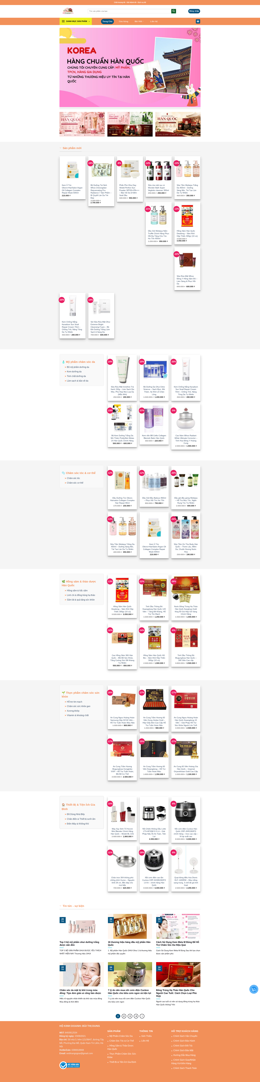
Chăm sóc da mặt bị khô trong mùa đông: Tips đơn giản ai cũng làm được (80, 991)
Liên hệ (153, 21)
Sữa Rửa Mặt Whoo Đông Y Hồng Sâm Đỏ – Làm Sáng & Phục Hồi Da (187, 280)
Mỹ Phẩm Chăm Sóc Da (121, 1036)
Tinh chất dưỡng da (76, 376)
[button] (194, 11)
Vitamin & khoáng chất (78, 715)
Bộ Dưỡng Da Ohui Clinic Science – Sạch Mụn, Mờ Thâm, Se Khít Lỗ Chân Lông (154, 390)
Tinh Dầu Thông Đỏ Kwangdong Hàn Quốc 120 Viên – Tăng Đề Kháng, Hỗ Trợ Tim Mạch (154, 610)
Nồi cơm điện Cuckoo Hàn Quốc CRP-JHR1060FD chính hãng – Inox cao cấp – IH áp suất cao (186, 832)
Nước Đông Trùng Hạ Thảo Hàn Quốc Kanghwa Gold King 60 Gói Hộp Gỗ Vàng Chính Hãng (186, 610)
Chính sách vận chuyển (185, 1036)
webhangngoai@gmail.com (79, 1053)
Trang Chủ (108, 21)
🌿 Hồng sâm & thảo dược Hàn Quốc (79, 583)
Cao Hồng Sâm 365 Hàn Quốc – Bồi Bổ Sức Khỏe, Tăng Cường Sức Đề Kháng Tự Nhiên (122, 659)
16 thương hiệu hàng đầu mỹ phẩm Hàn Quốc (129, 943)
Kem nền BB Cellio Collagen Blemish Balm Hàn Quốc (154, 436)
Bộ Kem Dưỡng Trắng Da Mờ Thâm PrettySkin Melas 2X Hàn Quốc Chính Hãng (122, 438)
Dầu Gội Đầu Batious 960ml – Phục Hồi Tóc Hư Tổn (154, 499)
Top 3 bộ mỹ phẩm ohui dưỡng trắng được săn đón (79, 943)
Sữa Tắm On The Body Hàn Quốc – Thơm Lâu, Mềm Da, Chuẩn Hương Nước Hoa (186, 548)
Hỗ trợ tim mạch (74, 702)
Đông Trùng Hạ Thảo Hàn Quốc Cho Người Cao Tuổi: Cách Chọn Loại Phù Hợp (176, 993)
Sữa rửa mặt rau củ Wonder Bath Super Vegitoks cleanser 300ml (158, 187)
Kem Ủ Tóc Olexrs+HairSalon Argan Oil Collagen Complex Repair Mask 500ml (72, 189)
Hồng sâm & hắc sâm (77, 590)
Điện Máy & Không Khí (78, 824)
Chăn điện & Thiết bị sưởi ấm (81, 819)
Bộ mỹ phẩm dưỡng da (78, 367)
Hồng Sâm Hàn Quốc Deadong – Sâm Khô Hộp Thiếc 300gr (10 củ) (187, 233)
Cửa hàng (123, 21)
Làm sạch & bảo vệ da (77, 381)
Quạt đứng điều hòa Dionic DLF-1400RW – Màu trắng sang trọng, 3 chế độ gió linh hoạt (186, 881)
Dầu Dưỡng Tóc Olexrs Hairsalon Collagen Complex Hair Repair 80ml (122, 500)
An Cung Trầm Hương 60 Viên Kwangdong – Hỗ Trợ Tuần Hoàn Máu (154, 768)
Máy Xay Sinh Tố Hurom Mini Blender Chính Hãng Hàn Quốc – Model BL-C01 (122, 831)
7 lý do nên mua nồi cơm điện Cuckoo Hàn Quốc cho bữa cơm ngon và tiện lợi (129, 991)
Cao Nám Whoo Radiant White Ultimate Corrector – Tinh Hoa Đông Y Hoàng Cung (186, 439)
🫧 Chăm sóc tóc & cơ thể (78, 473)
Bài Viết (138, 21)
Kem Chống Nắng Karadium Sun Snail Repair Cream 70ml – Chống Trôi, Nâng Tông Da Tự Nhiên (72, 327)
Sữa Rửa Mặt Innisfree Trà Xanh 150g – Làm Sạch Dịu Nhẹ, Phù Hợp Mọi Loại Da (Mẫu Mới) (122, 390)
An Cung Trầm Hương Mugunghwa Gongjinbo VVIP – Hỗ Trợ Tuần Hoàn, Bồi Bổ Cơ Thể (122, 770)
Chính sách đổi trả (182, 1046)
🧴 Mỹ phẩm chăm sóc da (78, 361)
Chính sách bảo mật (183, 1050)
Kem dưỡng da (74, 371)
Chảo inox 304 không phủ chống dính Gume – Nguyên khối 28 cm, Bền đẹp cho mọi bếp (122, 881)
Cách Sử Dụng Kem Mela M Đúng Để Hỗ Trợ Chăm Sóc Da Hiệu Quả (177, 943)
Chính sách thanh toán (185, 1068)
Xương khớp (73, 711)
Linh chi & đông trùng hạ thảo (81, 595)
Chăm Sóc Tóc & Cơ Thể (121, 1041)
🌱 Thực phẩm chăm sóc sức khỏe (81, 694)
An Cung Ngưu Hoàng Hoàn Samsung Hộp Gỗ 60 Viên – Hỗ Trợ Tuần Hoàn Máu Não (122, 720)
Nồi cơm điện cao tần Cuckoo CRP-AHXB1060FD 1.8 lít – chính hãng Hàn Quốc (154, 881)
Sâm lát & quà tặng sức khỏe (81, 600)
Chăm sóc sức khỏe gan (78, 706)
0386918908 (78, 1050)
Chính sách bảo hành (184, 1041)
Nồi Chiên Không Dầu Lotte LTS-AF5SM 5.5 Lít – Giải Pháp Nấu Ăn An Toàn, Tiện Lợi (154, 832)
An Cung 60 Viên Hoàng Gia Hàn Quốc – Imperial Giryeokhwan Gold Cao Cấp (186, 768)
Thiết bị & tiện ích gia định (122, 1062)
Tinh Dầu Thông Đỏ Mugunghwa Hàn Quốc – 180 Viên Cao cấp (186, 657)
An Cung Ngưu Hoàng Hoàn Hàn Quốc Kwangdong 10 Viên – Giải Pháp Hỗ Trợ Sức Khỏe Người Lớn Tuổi (186, 721)
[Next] (142, 1016)
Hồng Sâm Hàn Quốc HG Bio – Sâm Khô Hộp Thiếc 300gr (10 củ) (154, 657)
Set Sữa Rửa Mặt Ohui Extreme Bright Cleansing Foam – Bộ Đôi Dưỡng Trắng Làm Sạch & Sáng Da (100, 327)
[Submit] (173, 11)
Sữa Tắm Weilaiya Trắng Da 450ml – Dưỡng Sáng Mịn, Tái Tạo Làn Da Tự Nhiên (187, 189)
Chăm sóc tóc (73, 478)
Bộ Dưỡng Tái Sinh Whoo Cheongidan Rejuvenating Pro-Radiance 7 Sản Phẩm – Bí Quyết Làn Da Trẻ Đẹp (101, 191)
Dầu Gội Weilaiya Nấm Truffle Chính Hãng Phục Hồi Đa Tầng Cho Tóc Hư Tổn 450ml (158, 235)
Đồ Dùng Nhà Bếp (76, 814)
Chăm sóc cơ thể (75, 483)
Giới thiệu (146, 1036)
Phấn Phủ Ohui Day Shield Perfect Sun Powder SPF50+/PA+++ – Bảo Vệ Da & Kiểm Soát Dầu (129, 190)
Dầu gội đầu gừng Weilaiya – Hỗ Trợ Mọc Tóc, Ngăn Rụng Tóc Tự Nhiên (185, 500)
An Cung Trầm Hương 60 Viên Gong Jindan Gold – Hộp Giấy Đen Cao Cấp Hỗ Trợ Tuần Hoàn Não (154, 721)
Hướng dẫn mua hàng (184, 1055)
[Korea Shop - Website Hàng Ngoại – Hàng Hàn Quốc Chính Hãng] (72, 11)
